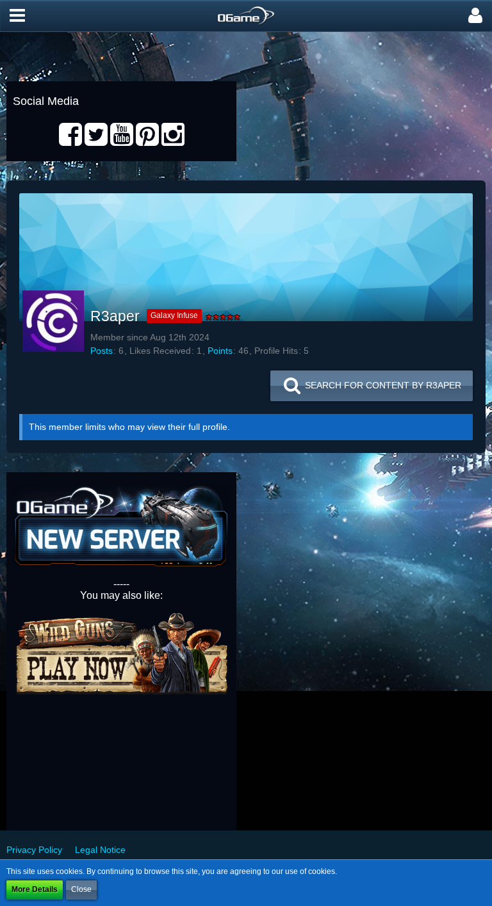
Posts (101, 351)
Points (220, 351)
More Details (35, 889)
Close (81, 889)
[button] (17, 16)
